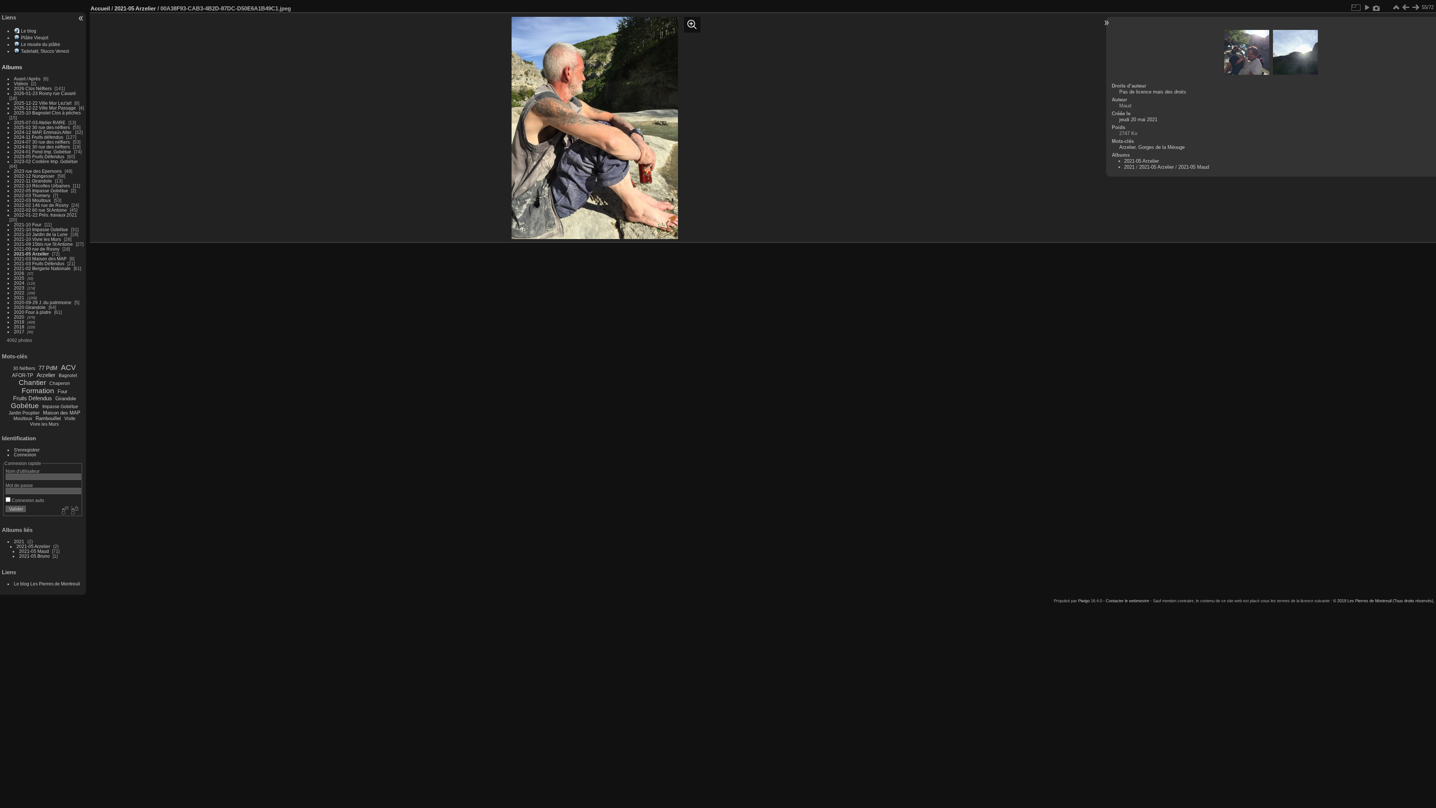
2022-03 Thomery (32, 195)
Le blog (28, 30)
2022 (19, 292)
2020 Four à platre (32, 312)
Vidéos (21, 83)
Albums (12, 67)
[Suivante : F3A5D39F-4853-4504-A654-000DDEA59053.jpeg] (1415, 7)
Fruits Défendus (32, 398)
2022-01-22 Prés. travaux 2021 (45, 214)
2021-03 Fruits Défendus (39, 263)
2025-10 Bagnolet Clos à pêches (47, 112)
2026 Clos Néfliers (33, 88)
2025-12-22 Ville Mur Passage (45, 107)
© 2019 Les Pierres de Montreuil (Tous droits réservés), (1384, 601)
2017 (19, 331)
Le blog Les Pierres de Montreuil (47, 583)
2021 (19, 297)
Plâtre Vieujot (34, 37)
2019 (19, 321)
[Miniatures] (1396, 7)
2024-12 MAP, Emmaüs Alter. (43, 132)
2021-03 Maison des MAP (40, 258)
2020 (19, 317)
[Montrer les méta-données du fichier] (1376, 7)
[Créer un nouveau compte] (64, 510)
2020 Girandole (30, 307)
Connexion (25, 454)
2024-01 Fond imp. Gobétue (42, 151)
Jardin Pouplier (24, 413)
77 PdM (48, 368)
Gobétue (25, 406)
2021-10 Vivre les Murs (37, 239)
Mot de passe (19, 485)
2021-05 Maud (34, 551)
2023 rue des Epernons (38, 171)
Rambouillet (48, 418)
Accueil (100, 8)
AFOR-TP (22, 375)
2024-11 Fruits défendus (38, 137)
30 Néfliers (24, 368)
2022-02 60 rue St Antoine (40, 210)
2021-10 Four (28, 224)
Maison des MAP (61, 413)
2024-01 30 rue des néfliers (42, 146)
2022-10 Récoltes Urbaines (42, 185)
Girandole (65, 398)
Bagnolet (68, 375)
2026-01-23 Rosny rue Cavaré (45, 93)
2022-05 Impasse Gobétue (41, 190)
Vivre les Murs (44, 424)
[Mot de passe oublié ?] (74, 510)
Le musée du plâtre (40, 44)
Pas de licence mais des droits (1152, 92)
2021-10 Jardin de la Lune (41, 234)
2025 (19, 278)
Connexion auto (27, 500)
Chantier (32, 382)
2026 (19, 273)
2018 (19, 326)
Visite (70, 418)
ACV (68, 367)
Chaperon (59, 383)
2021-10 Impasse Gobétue (41, 229)
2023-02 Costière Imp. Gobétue (46, 161)
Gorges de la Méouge (1161, 147)
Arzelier (46, 375)
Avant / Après (27, 78)
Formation (38, 391)
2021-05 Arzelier (31, 253)
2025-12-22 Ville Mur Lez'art (42, 103)
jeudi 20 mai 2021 (1138, 119)
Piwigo (1084, 601)
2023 (19, 287)
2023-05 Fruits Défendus (39, 156)
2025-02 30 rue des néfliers (42, 127)
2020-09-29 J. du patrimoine (42, 302)
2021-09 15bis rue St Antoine (43, 244)
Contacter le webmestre (1127, 601)
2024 (19, 283)
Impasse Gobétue (60, 406)
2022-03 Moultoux (32, 200)
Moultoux (22, 418)
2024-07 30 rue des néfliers (42, 142)
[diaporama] (1367, 7)
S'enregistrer (27, 449)
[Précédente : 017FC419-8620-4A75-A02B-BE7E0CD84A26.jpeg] (1406, 7)
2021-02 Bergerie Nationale (42, 268)
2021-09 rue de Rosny (36, 249)
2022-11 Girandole (33, 180)
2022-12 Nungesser (34, 176)
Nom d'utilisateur (23, 471)
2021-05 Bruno (34, 556)
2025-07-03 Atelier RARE (39, 122)
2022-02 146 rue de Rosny (41, 205)
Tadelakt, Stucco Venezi (45, 51)
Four (62, 391)
